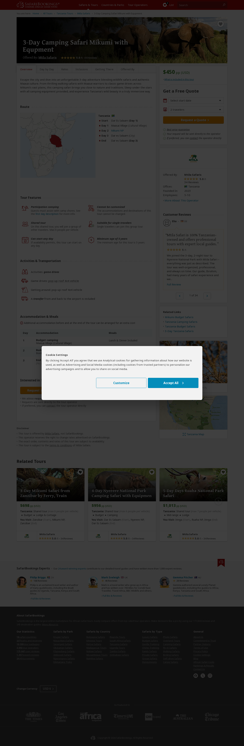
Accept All (170, 383)
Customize (121, 383)
